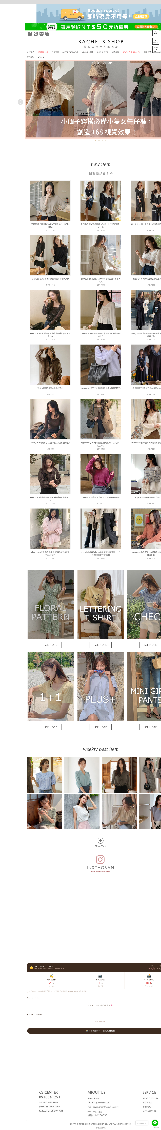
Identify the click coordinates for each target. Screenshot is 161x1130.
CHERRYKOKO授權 (70, 52)
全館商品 (30, 52)
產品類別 (30, 57)
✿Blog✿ (40, 57)
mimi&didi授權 (87, 52)
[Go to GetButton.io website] (155, 1127)
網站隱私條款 (101, 1128)
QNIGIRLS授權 (102, 52)
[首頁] (101, 43)
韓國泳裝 (147, 52)
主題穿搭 (55, 52)
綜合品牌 (115, 52)
